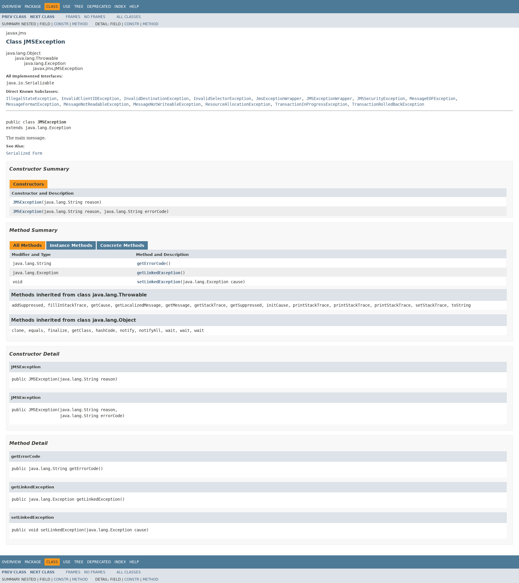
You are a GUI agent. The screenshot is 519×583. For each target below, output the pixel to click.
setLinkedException (158, 281)
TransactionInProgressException (311, 104)
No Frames (94, 17)
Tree (78, 7)
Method (80, 24)
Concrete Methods (122, 245)
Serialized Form (24, 153)
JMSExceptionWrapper (329, 98)
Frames (73, 17)
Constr (61, 24)
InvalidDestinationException (156, 98)
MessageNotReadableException (96, 104)
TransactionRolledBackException (388, 104)
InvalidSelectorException (222, 98)
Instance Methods (71, 245)
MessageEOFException (432, 98)
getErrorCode (151, 263)
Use (67, 7)
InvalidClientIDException (90, 98)
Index (120, 7)
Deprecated (99, 7)
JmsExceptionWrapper (279, 98)
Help (134, 7)
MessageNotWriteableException (167, 104)
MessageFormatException (32, 104)
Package (33, 7)
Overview (11, 7)
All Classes (129, 17)
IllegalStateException (31, 98)
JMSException (27, 202)
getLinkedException (158, 272)
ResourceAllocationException (237, 104)
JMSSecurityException (381, 98)
